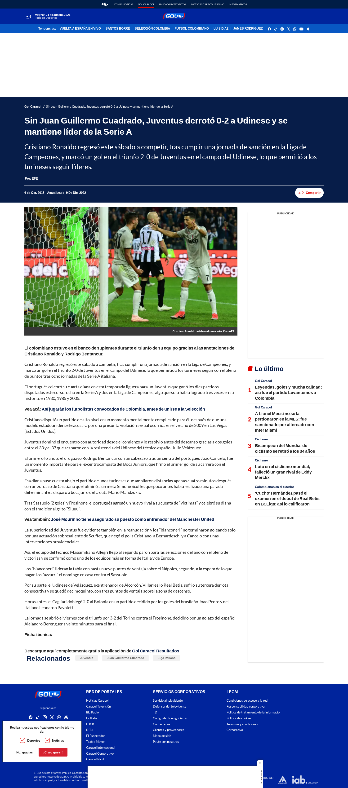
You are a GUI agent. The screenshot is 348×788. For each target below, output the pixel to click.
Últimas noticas (123, 4)
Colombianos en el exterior (274, 487)
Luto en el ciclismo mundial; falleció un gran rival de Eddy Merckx (283, 472)
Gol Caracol (146, 4)
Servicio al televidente (168, 700)
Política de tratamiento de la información (254, 712)
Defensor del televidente (169, 706)
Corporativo (235, 729)
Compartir (313, 193)
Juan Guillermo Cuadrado (125, 658)
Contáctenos (161, 724)
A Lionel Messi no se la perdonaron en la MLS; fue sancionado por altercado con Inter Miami (284, 422)
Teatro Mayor (95, 741)
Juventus (86, 658)
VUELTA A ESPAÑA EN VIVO (80, 29)
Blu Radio (92, 712)
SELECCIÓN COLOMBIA (152, 29)
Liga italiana (166, 658)
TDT (156, 712)
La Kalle (91, 718)
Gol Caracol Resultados (155, 650)
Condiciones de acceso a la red (247, 700)
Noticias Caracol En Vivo (207, 4)
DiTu (89, 729)
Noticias (58, 740)
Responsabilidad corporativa (246, 706)
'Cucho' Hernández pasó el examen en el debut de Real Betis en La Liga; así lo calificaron (287, 498)
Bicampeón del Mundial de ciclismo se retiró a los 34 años (285, 448)
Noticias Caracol (97, 700)
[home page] (105, 4)
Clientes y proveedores (168, 729)
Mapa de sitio (162, 735)
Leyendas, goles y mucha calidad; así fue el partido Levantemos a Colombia (288, 392)
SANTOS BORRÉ (118, 29)
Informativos (238, 4)
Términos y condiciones (242, 724)
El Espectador (95, 735)
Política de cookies (239, 718)
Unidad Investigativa (173, 4)
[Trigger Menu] (28, 16)
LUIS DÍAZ (221, 29)
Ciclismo (261, 439)
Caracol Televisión (98, 706)
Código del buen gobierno (170, 718)
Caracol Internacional (100, 747)
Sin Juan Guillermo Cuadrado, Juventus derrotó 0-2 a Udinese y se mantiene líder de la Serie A (109, 106)
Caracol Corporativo (100, 753)
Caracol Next (95, 759)
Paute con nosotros (166, 741)
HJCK (90, 724)
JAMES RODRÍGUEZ (248, 29)
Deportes (33, 740)
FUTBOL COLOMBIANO (192, 29)
